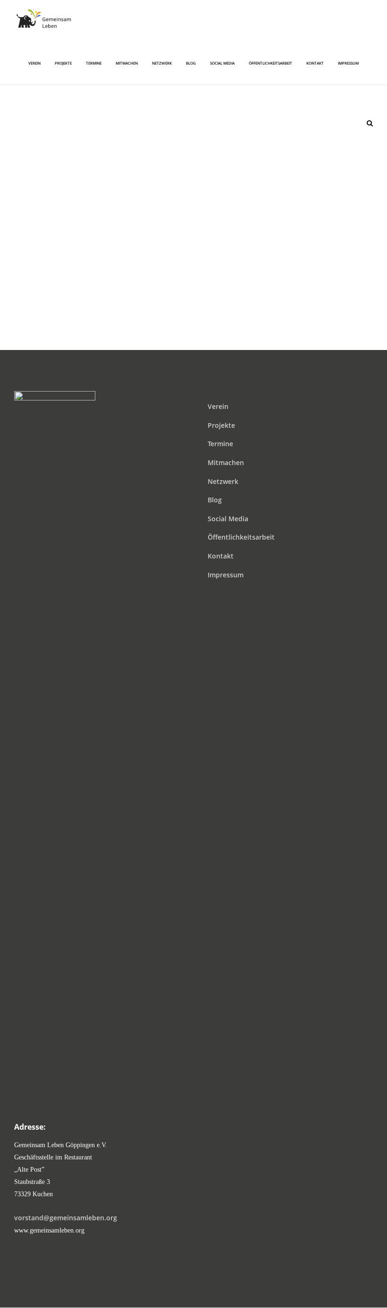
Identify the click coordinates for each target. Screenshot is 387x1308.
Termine (220, 443)
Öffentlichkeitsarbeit (241, 537)
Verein (218, 406)
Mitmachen (226, 462)
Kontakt (221, 555)
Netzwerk (223, 481)
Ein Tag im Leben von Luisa (194, 109)
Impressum (226, 574)
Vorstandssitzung (193, 228)
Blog (215, 499)
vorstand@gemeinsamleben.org (65, 1217)
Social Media (228, 518)
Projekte (221, 425)
